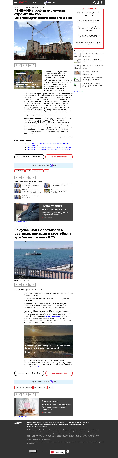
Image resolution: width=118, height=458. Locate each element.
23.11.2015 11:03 (18, 7)
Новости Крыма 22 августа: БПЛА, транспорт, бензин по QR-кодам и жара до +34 (88, 14)
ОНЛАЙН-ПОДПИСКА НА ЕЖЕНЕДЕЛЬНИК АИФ (55, 422)
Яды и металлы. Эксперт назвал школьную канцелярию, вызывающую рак (91, 73)
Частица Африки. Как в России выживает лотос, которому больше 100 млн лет (92, 85)
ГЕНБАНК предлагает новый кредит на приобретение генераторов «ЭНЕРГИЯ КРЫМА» (32, 191)
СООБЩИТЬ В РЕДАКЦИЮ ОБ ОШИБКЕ (37, 426)
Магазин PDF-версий (75, 422)
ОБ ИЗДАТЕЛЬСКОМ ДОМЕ (34, 422)
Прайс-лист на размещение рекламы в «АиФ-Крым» (42, 424)
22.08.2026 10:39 (18, 227)
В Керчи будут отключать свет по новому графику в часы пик (89, 35)
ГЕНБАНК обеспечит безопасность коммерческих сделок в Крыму (30, 185)
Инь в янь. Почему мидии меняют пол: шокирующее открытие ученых (89, 21)
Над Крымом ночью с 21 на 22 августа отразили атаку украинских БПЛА (88, 43)
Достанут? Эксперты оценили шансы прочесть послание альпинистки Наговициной (92, 55)
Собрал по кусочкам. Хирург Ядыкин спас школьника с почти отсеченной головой (92, 67)
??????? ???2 (78, 91)
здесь (40, 366)
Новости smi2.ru (20, 221)
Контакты (86, 422)
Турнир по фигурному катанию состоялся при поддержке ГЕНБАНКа (60, 191)
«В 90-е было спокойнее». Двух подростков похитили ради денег (91, 60)
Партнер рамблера (43, 451)
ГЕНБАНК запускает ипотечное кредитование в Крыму (48, 149)
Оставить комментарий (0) (59, 156)
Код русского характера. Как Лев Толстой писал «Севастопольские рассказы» (88, 28)
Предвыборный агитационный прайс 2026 (71, 424)
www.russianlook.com (20, 60)
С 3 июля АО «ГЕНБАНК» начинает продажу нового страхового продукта (61, 185)
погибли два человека (53, 317)
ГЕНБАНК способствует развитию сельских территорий (49, 147)
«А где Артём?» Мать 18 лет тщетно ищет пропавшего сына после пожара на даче (92, 79)
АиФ (27, 280)
